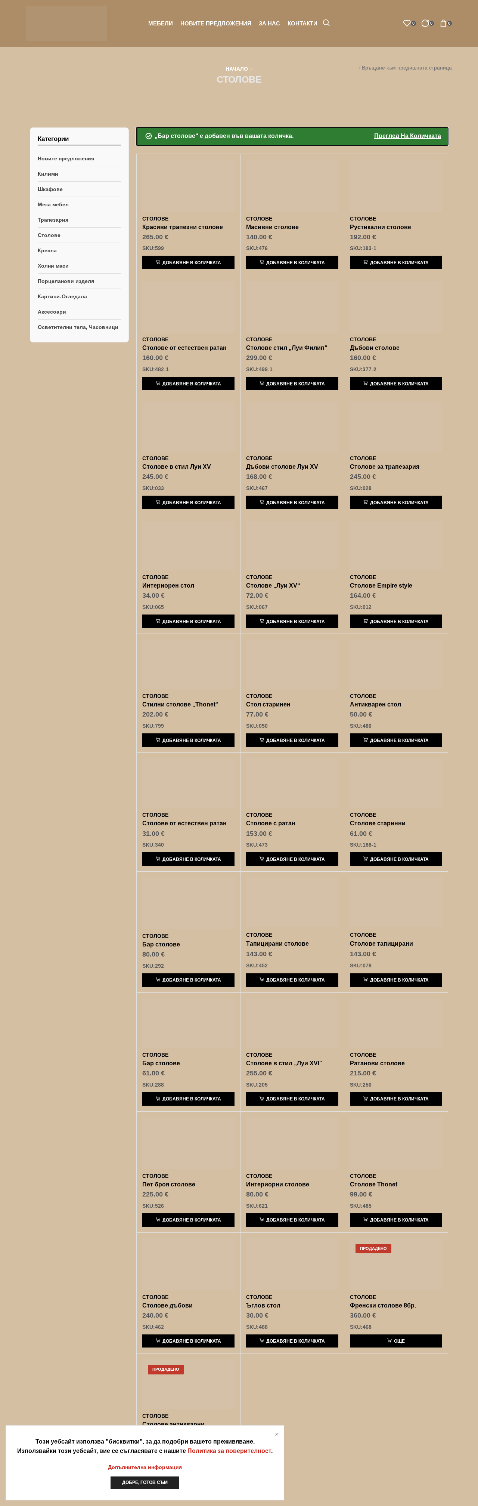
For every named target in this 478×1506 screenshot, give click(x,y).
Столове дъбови (167, 1305)
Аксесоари (52, 312)
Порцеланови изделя (66, 281)
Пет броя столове (168, 1184)
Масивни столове (272, 227)
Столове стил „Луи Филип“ (287, 348)
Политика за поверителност (229, 1451)
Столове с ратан (270, 823)
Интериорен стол (168, 585)
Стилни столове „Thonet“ (180, 704)
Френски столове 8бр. (383, 1305)
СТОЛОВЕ (155, 219)
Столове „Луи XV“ (273, 585)
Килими (48, 174)
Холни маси (53, 266)
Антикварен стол (375, 704)
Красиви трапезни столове (182, 227)
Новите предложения (66, 158)
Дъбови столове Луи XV (282, 466)
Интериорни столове (277, 1184)
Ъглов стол (263, 1305)
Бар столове (161, 944)
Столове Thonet (373, 1184)
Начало (237, 69)
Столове (49, 235)
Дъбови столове (375, 348)
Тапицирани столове (277, 943)
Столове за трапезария (384, 466)
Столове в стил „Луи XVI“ (284, 1063)
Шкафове (50, 189)
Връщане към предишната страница (407, 67)
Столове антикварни (173, 1424)
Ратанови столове (377, 1063)
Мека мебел (53, 204)
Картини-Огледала (62, 296)
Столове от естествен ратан (184, 348)
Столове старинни (378, 823)
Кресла (47, 250)
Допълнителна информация (145, 1467)
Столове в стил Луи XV (176, 466)
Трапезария (53, 220)
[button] (326, 23)
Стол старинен (268, 704)
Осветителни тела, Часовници (78, 327)
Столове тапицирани (381, 943)
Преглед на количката (407, 136)
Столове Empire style (381, 585)
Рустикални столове (380, 227)
